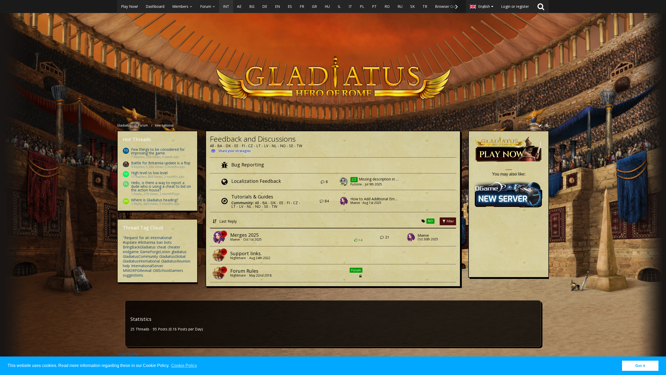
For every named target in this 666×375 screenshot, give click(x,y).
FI (243, 145)
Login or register (515, 6)
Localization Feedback (256, 181)
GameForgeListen (155, 251)
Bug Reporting (247, 164)
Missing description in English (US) (387, 179)
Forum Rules (244, 271)
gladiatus (179, 251)
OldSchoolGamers (168, 270)
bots (168, 242)
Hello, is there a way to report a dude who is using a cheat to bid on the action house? (161, 186)
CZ (250, 145)
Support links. (246, 253)
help (126, 265)
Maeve (355, 203)
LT (258, 145)
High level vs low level (149, 172)
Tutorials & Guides (252, 196)
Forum (356, 270)
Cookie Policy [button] (184, 365)
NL (274, 145)
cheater (174, 247)
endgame (131, 251)
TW (299, 145)
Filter (450, 221)
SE (291, 145)
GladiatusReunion (175, 261)
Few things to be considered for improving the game (158, 151)
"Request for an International (147, 237)
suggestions (133, 275)
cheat (161, 247)
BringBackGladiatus (139, 247)
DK (228, 145)
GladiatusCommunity (140, 256)
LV (266, 145)
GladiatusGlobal (172, 256)
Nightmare (238, 258)
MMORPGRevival (137, 270)
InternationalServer (147, 265)
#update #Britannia (139, 242)
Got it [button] (640, 366)
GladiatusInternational (141, 261)
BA (219, 145)
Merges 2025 (244, 235)
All (212, 145)
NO (283, 145)
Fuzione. (356, 184)
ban (160, 242)
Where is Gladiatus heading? (154, 199)
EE (236, 145)
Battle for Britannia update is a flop (160, 162)
